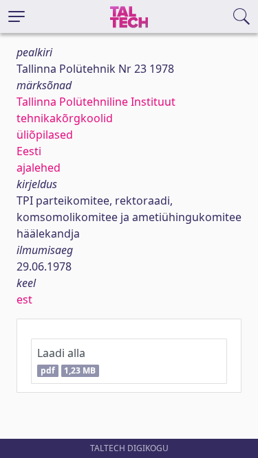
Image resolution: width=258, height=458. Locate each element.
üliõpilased (45, 134)
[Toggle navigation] (16, 16)
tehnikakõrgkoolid (65, 118)
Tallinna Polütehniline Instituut (96, 101)
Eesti (29, 151)
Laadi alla (66, 360)
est (24, 299)
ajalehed (39, 167)
